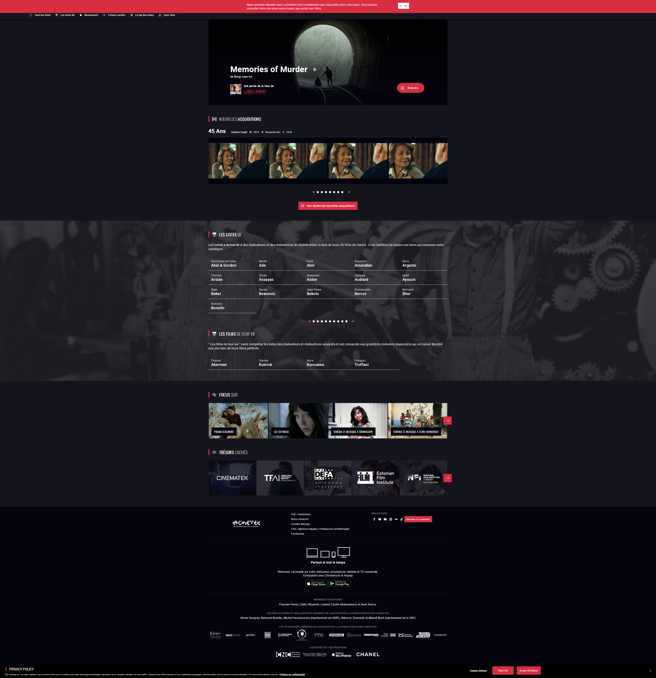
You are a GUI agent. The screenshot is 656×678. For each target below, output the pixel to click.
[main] (328, 671)
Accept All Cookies (529, 670)
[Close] (650, 671)
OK (405, 5)
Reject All (503, 670)
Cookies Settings (478, 670)
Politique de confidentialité (292, 674)
